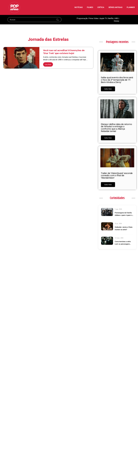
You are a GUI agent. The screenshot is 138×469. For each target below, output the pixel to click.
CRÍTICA (100, 7)
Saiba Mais (108, 89)
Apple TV (103, 18)
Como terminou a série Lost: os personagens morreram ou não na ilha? (123, 243)
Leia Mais (48, 64)
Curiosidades (117, 198)
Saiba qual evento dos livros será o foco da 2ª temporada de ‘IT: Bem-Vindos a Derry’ (117, 79)
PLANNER (131, 7)
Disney (116, 21)
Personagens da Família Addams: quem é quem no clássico (124, 214)
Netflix (110, 18)
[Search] (57, 20)
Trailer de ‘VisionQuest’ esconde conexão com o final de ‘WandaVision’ (117, 175)
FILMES (90, 7)
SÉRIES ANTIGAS (115, 7)
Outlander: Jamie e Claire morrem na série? (123, 228)
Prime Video (93, 18)
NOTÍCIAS (78, 7)
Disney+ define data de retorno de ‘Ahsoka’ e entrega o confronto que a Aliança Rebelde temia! (116, 127)
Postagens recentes (117, 42)
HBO (116, 18)
